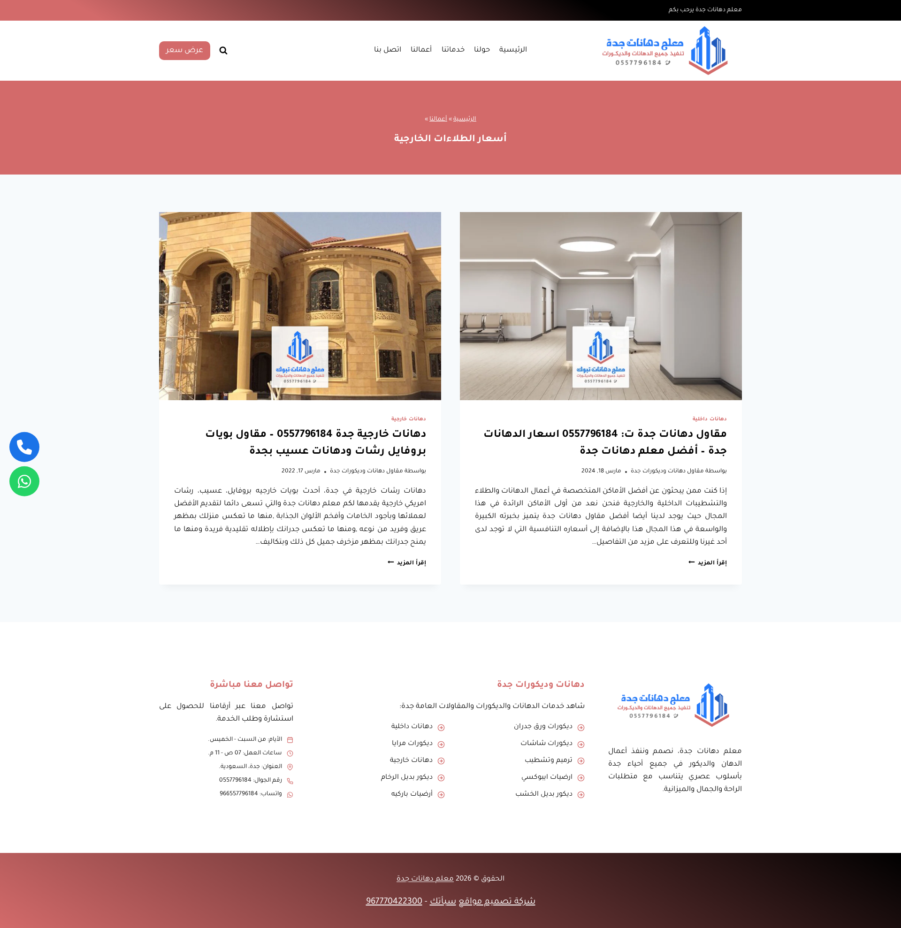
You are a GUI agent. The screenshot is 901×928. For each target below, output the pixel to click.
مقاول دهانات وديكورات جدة (667, 471)
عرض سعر (184, 50)
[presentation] (601, 306)
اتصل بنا (387, 50)
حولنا (482, 50)
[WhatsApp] (24, 481)
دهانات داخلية (710, 419)
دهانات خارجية (408, 419)
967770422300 (394, 902)
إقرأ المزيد (707, 563)
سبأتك (443, 902)
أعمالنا (421, 50)
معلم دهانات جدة (425, 879)
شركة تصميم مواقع (496, 902)
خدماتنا (453, 50)
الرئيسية (513, 50)
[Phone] (24, 447)
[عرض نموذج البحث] (223, 50)
